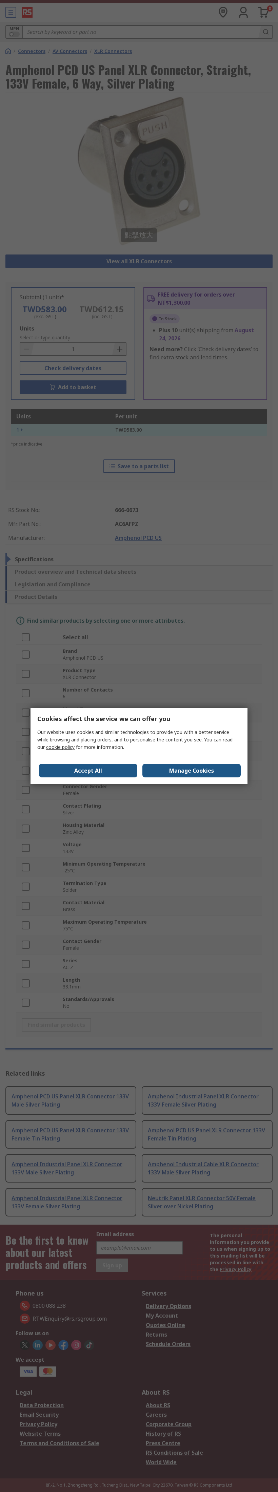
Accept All (88, 770)
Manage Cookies (191, 770)
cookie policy (60, 747)
